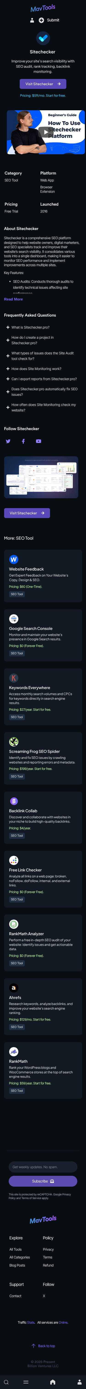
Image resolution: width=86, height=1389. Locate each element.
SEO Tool (11, 180)
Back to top (46, 1346)
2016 (43, 211)
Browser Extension (47, 189)
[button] (26, 1382)
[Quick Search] (10, 1382)
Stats (30, 1323)
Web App (47, 180)
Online (63, 1323)
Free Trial (11, 211)
